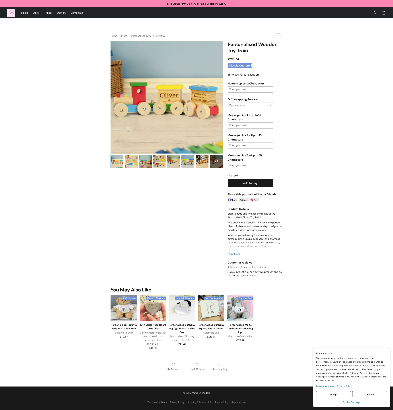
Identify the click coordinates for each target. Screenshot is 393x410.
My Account (173, 369)
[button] (11, 13)
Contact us (77, 12)
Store (36, 12)
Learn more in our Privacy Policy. (334, 386)
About (48, 12)
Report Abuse (239, 402)
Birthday (160, 35)
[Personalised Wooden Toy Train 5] (187, 161)
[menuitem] (276, 36)
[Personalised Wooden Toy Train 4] (173, 161)
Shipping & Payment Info (199, 402)
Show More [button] (234, 254)
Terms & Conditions (157, 402)
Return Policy (222, 402)
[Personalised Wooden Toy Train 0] (117, 161)
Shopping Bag (219, 369)
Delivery (61, 12)
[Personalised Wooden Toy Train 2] (145, 161)
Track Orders (196, 369)
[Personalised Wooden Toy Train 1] (131, 161)
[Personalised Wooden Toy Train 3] (159, 161)
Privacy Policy (177, 402)
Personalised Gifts (141, 35)
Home (24, 12)
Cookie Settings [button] (351, 402)
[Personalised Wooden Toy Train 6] (202, 161)
